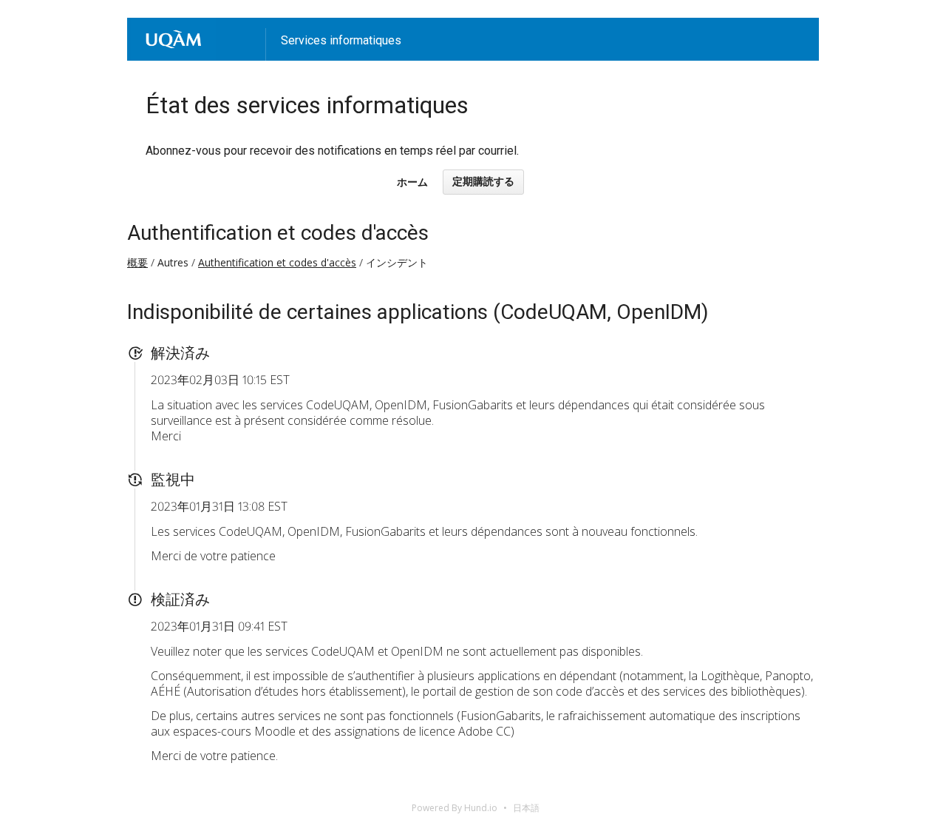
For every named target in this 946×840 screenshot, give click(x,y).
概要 (137, 262)
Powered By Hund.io (454, 808)
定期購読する (483, 181)
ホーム (412, 182)
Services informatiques (341, 40)
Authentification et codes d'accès (278, 233)
